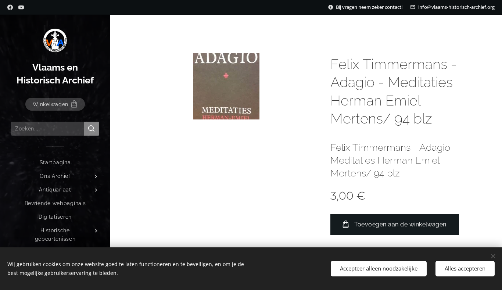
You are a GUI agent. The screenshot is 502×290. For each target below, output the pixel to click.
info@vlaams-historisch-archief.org (456, 7)
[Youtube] (21, 7)
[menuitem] (55, 162)
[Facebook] (10, 7)
